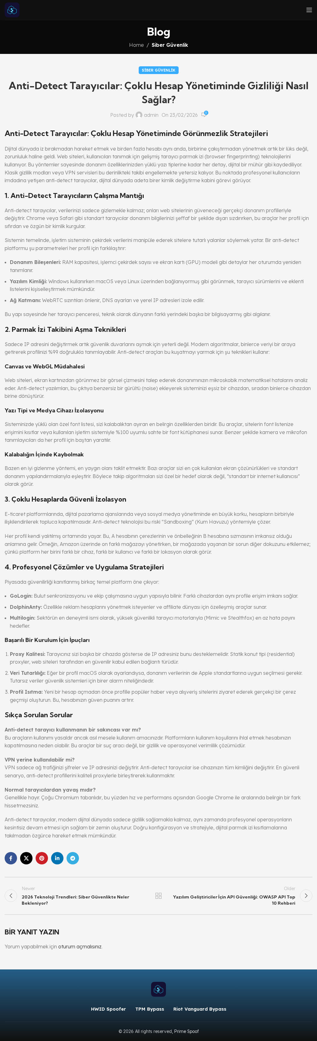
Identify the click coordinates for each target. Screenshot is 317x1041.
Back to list (158, 895)
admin (151, 115)
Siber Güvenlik (170, 45)
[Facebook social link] (11, 858)
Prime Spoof (186, 1031)
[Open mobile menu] (309, 10)
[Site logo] (12, 9)
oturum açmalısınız (80, 946)
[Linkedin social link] (57, 858)
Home (136, 45)
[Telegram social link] (73, 858)
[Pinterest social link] (42, 858)
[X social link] (26, 858)
